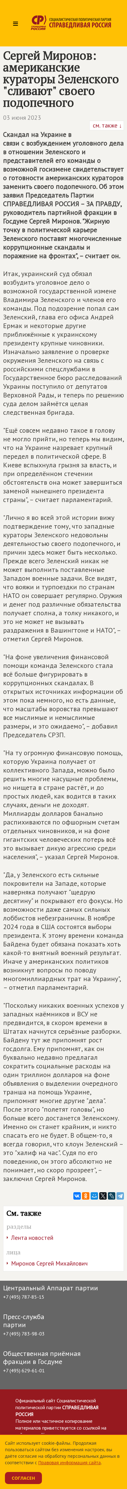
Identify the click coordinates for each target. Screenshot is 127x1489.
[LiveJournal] (111, 1196)
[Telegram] (120, 1196)
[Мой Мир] (94, 1196)
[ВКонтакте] (77, 1196)
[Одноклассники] (85, 1196)
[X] (103, 1196)
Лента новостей (32, 1237)
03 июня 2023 (22, 118)
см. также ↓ (106, 125)
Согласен (23, 1478)
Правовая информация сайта (69, 1462)
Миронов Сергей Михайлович (49, 1263)
